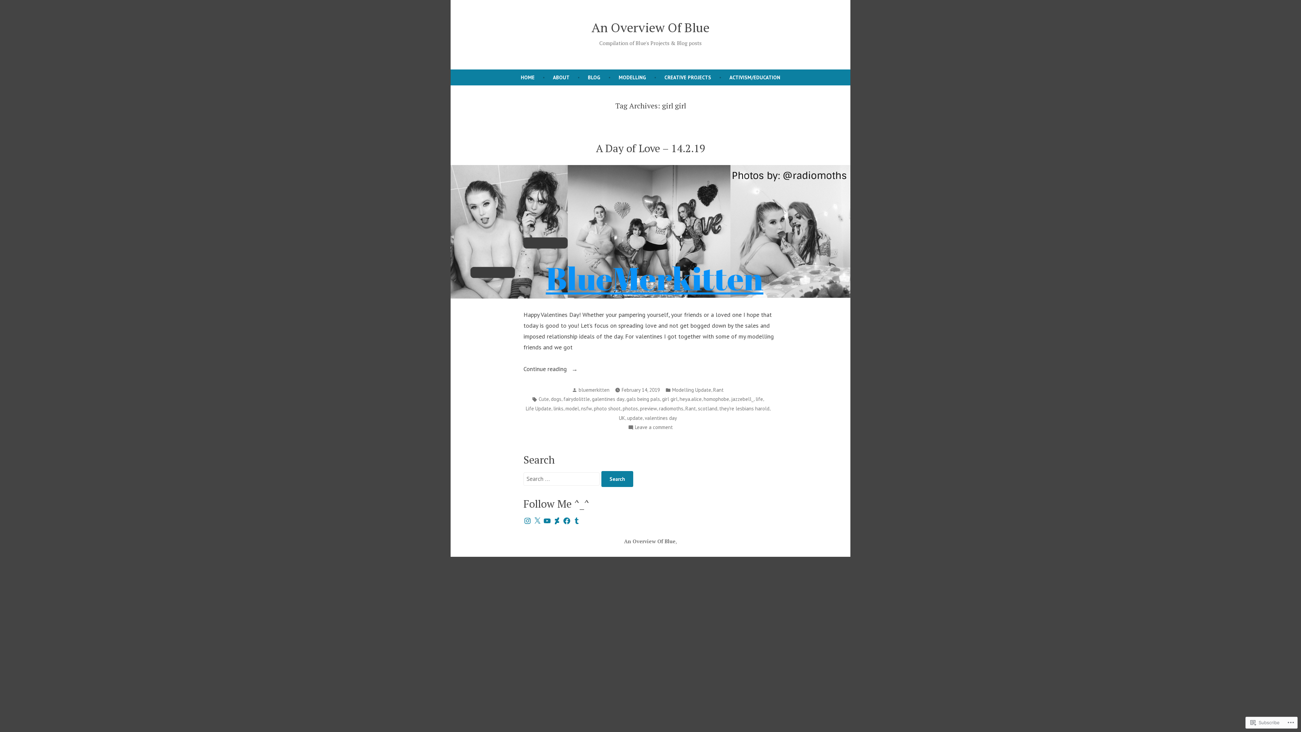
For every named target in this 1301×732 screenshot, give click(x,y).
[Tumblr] (577, 521)
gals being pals (643, 399)
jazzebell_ (742, 399)
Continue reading (546, 369)
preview (648, 408)
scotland (707, 408)
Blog (594, 77)
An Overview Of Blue (650, 27)
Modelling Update (691, 390)
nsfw (586, 408)
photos (630, 408)
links (558, 408)
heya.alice (691, 399)
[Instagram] (527, 521)
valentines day (661, 418)
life (759, 399)
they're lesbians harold (744, 408)
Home (528, 77)
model (572, 408)
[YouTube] (547, 521)
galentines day (608, 399)
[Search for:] (562, 479)
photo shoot (607, 408)
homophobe (716, 399)
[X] (537, 521)
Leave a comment (654, 428)
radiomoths (671, 408)
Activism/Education (754, 77)
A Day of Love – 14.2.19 (650, 148)
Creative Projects (687, 77)
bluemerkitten (594, 390)
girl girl (670, 399)
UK (622, 418)
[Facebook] (567, 521)
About (561, 77)
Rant (718, 390)
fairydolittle (576, 399)
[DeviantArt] (557, 521)
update (635, 418)
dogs (556, 399)
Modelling (632, 77)
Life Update (538, 408)
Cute (544, 399)
